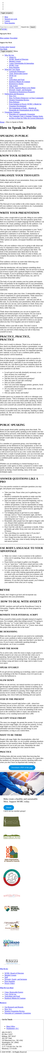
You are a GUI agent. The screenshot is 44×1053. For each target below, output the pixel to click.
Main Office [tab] (10, 1026)
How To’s (12, 96)
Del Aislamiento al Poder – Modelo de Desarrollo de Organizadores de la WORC (24, 109)
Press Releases (14, 102)
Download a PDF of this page (22, 767)
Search (32, 27)
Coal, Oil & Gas (10, 994)
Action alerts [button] (4, 47)
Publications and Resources (14, 94)
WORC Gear (14, 65)
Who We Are (9, 55)
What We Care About (12, 69)
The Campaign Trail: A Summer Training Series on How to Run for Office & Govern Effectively (26, 117)
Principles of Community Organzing (22, 114)
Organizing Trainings (12, 112)
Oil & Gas (12, 75)
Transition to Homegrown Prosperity (22, 92)
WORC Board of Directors (18, 59)
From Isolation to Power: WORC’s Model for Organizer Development (25, 105)
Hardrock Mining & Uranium (19, 82)
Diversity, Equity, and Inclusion (20, 90)
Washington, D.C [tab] (12, 1028)
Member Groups (15, 61)
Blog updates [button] (4, 38)
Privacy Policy (10, 983)
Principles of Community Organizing (18, 1013)
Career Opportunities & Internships (21, 63)
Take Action (13, 86)
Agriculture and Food (16, 80)
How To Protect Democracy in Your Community (26, 98)
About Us (12, 57)
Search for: (25, 27)
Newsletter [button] (13, 38)
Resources (3, 1003)
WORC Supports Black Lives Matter (22, 88)
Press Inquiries (10, 23)
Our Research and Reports (14, 1007)
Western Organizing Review (19, 100)
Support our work (11, 19)
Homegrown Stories (16, 84)
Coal (10, 78)
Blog (6, 17)
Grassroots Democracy (17, 71)
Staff (6, 977)
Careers (7, 21)
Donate (8, 807)
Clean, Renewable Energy (18, 73)
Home (2, 122)
